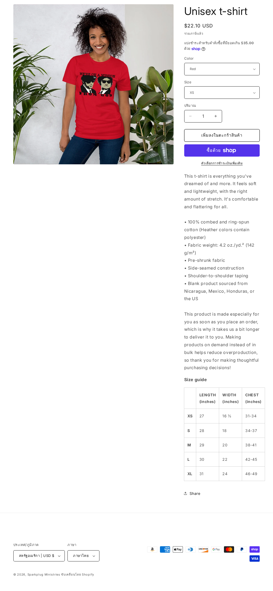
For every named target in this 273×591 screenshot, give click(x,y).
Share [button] (195, 493)
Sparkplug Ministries (43, 574)
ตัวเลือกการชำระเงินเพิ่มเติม (222, 163)
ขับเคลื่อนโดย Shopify (77, 574)
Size (188, 82)
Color (189, 58)
